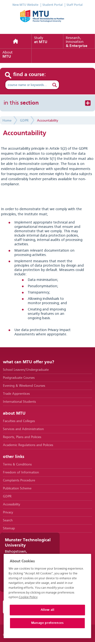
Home (16, 41)
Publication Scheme (17, 488)
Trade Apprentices (16, 393)
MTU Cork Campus (47, 19)
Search (8, 520)
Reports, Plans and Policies (22, 437)
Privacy (8, 512)
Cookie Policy (28, 597)
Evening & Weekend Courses (24, 385)
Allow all (47, 609)
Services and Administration (23, 429)
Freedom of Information (21, 472)
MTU (7, 55)
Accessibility (11, 504)
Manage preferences (47, 623)
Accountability (47, 120)
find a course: (29, 74)
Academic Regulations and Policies (28, 445)
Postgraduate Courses (19, 377)
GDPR (24, 120)
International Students (19, 401)
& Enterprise (76, 42)
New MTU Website (25, 5)
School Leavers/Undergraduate (26, 369)
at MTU (40, 40)
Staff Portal (74, 5)
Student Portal (52, 5)
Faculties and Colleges (19, 421)
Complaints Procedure (19, 480)
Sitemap (9, 528)
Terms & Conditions (17, 464)
